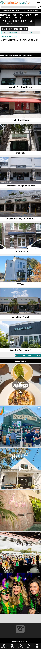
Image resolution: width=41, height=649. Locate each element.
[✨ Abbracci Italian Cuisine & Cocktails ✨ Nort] (20, 384)
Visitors (35, 11)
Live (28, 11)
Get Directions (10, 32)
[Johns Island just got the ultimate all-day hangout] (20, 468)
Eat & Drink (23, 11)
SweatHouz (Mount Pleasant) (20, 349)
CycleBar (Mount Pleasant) (20, 119)
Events (12, 647)
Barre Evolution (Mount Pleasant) (19, 16)
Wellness (29, 15)
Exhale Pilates (20, 152)
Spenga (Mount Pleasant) (20, 317)
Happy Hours (15, 11)
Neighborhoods (7, 11)
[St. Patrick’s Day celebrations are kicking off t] (20, 426)
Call (30, 32)
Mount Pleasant (19, 15)
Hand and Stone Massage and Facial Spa (20, 185)
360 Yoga (20, 284)
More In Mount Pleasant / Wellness (28, 355)
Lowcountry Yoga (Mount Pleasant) (20, 87)
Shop (31, 11)
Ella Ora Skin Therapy (20, 251)
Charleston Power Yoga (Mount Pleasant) (20, 218)
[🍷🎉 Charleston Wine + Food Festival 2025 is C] (20, 552)
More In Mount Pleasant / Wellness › (16, 55)
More (37, 647)
